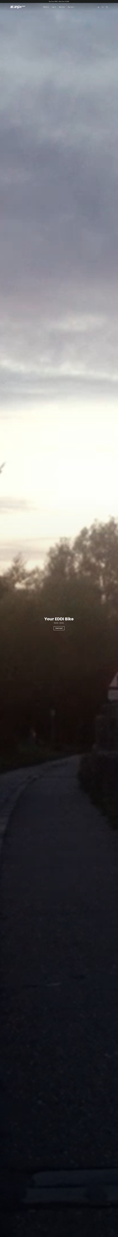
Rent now (62, 7)
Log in (54, 7)
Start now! (59, 628)
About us (46, 7)
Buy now (71, 7)
